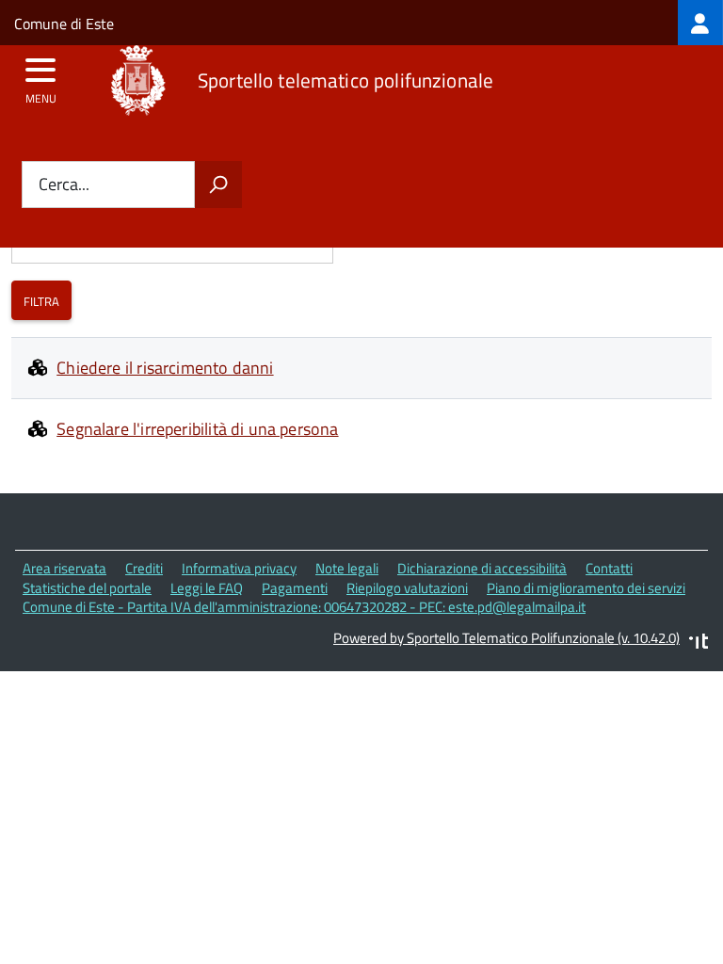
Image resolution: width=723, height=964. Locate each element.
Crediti (144, 568)
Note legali (346, 568)
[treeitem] (700, 22)
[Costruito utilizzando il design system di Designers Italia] (698, 643)
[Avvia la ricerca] (218, 184)
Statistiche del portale (87, 588)
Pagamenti (295, 588)
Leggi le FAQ (206, 588)
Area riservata (64, 568)
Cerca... (64, 185)
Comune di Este (64, 23)
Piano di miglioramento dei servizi (586, 588)
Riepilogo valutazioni (407, 588)
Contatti (609, 568)
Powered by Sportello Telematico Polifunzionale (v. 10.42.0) (506, 638)
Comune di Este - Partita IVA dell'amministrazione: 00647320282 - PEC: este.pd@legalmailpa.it (304, 607)
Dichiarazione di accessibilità (482, 568)
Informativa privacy (239, 568)
